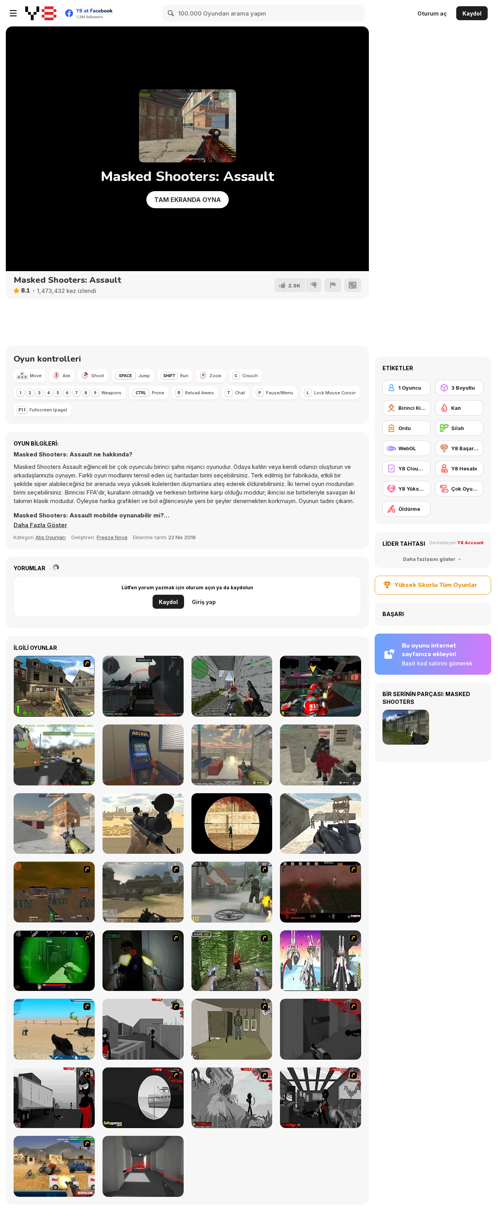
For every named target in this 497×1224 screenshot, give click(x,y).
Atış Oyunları (50, 537)
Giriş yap (204, 602)
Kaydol (471, 13)
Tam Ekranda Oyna (187, 200)
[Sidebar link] (13, 13)
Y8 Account (470, 542)
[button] (40, 525)
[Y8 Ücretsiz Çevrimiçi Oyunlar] (41, 13)
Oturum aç (432, 13)
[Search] (171, 13)
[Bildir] (332, 285)
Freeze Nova (112, 537)
